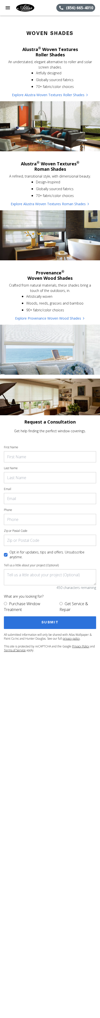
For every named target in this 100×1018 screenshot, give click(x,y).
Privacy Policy (80, 646)
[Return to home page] (30, 8)
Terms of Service (15, 650)
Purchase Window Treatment (22, 606)
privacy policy (71, 638)
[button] (8, 8)
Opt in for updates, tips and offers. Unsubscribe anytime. (46, 554)
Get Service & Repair (73, 606)
